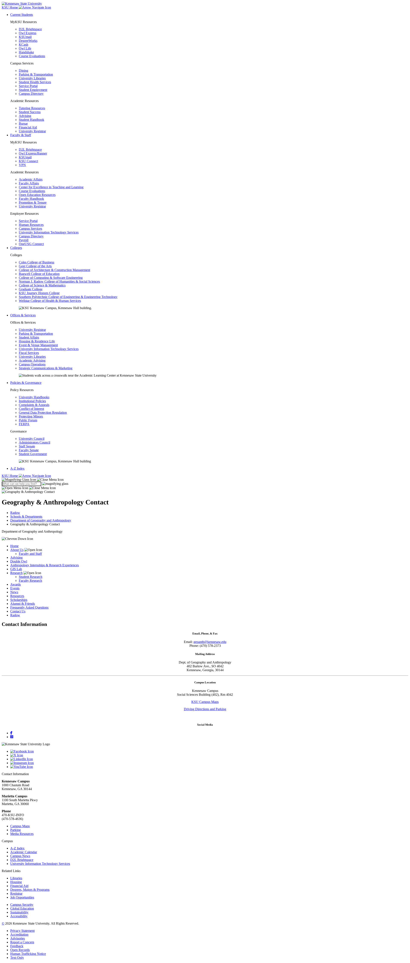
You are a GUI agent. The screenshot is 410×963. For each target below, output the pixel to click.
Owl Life (25, 48)
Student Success (30, 112)
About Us (16, 550)
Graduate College (30, 289)
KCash (23, 44)
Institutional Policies (32, 401)
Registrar (16, 893)
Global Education (22, 908)
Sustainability (19, 912)
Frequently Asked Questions (29, 607)
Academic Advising (32, 360)
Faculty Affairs (29, 183)
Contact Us (17, 611)
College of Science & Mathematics (42, 285)
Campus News (20, 856)
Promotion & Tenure (33, 202)
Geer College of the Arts (35, 266)
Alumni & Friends (22, 603)
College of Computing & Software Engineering (51, 277)
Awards (15, 584)
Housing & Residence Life (37, 341)
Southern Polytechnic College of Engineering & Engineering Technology (68, 297)
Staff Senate (27, 446)
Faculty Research (30, 580)
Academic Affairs (30, 179)
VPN (22, 165)
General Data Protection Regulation (43, 412)
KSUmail (25, 37)
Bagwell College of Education (39, 274)
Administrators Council (34, 442)
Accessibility (19, 916)
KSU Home (10, 476)
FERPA (24, 424)
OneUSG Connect (31, 244)
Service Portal (28, 86)
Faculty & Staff (20, 135)
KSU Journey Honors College (39, 293)
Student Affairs (29, 337)
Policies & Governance (25, 382)
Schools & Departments (26, 516)
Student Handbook (31, 119)
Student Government (33, 454)
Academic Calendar (23, 852)
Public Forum (28, 420)
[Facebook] (11, 733)
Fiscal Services (29, 353)
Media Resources (22, 834)
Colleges (16, 248)
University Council (31, 438)
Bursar (23, 123)
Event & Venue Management (38, 345)
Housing (16, 882)
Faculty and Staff (30, 553)
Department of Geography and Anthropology (40, 520)
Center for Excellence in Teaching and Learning (51, 187)
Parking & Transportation (36, 74)
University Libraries (32, 78)
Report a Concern (22, 942)
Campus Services (30, 228)
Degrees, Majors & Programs (30, 889)
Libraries (16, 878)
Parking (15, 830)
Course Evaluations (32, 56)
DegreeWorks (28, 40)
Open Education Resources (37, 195)
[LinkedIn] (209, 759)
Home (14, 546)
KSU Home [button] (10, 7)
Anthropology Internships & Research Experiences (44, 565)
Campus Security (21, 904)
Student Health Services (35, 82)
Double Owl (18, 561)
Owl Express (27, 33)
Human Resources (31, 225)
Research (16, 573)
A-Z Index (17, 468)
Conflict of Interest (31, 409)
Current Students (21, 14)
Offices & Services (23, 315)
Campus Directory (31, 93)
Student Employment (33, 90)
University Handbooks (34, 397)
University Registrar (32, 131)
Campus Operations (32, 364)
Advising (25, 116)
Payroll (23, 240)
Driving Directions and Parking (205, 709)
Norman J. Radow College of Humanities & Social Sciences (59, 281)
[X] (209, 755)
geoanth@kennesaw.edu (209, 642)
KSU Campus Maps (205, 702)
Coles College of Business (36, 262)
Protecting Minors (31, 416)
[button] (33, 479)
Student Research (30, 577)
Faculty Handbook (31, 198)
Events (14, 588)
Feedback (16, 946)
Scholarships (18, 600)
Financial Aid (28, 127)
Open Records (20, 950)
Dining (23, 70)
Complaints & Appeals (34, 405)
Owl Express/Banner (33, 153)
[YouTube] (209, 767)
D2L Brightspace (30, 29)
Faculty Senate (29, 450)
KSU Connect (28, 161)
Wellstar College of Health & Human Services (50, 300)
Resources (17, 596)
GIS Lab (16, 569)
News (14, 592)
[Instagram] (11, 737)
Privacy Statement (22, 930)
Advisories (17, 938)
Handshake (26, 52)
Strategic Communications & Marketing (45, 368)
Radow (15, 512)
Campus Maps (20, 826)
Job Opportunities (22, 897)
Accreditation (19, 934)
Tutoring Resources (32, 108)
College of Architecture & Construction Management (54, 270)
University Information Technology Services (49, 232)
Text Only (17, 957)
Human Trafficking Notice (28, 954)
